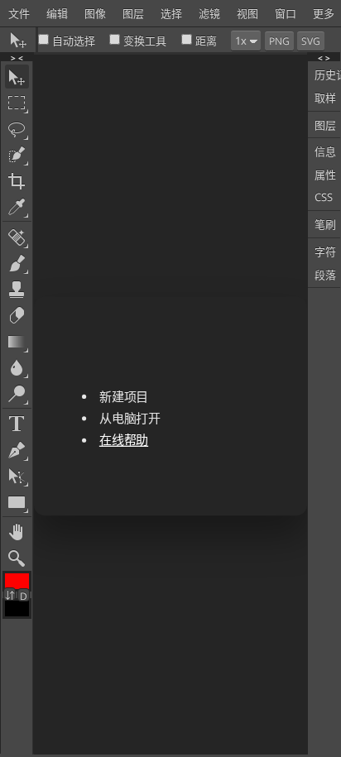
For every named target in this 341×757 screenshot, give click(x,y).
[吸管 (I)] (17, 207)
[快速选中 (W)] (17, 155)
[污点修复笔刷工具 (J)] (17, 237)
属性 (325, 174)
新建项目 (122, 396)
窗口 (285, 13)
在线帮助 (122, 439)
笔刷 (325, 224)
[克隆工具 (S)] (17, 289)
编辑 (57, 13)
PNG (279, 41)
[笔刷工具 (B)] (17, 263)
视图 (247, 13)
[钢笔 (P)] (17, 450)
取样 (325, 97)
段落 (325, 274)
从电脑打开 (129, 418)
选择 (171, 13)
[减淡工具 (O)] (17, 393)
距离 (206, 40)
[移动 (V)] (17, 77)
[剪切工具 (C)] (17, 181)
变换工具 (144, 40)
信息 (325, 151)
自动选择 (73, 40)
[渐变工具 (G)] (17, 341)
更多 (323, 13)
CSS (324, 196)
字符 (325, 251)
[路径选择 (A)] (17, 476)
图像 (95, 13)
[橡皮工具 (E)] (17, 316)
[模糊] (17, 368)
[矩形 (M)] (17, 103)
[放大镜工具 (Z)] (17, 558)
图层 (133, 13)
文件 (19, 13)
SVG (310, 41)
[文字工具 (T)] (17, 424)
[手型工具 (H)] (17, 532)
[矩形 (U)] (17, 502)
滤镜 (209, 13)
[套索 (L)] (17, 129)
